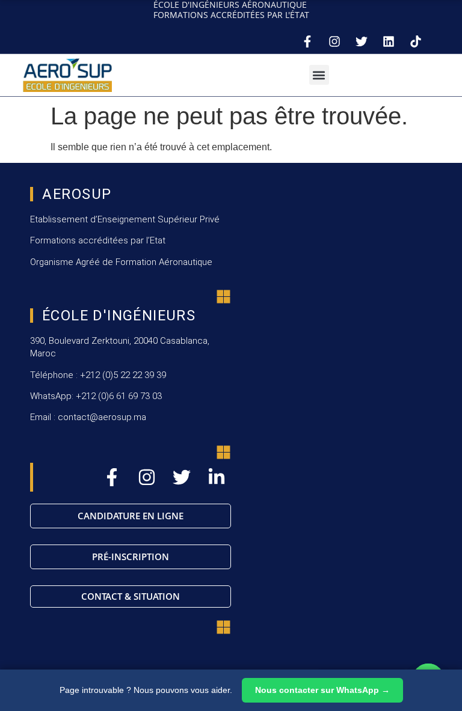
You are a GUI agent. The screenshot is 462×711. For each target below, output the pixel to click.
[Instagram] (334, 41)
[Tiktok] (416, 41)
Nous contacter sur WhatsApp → (322, 690)
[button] (319, 75)
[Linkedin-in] (216, 477)
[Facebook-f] (307, 41)
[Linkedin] (389, 41)
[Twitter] (362, 41)
